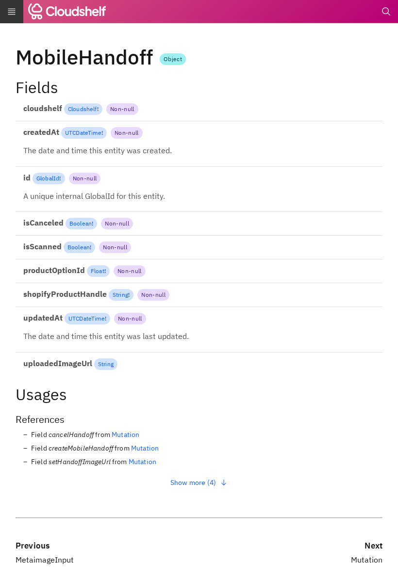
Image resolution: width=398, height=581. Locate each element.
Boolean (80, 223)
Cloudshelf (82, 109)
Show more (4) (193, 482)
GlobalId (47, 178)
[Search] (386, 11)
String (120, 294)
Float (97, 270)
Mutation (125, 434)
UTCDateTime (83, 132)
